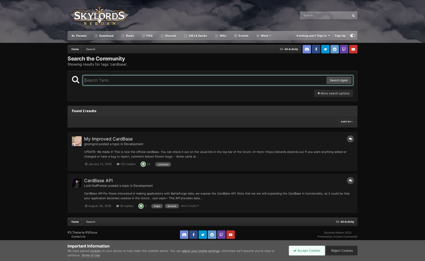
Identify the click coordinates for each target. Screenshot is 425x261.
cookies (95, 251)
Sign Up (340, 35)
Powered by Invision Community (337, 236)
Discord (170, 35)
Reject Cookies (341, 250)
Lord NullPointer (95, 185)
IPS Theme (74, 232)
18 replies (126, 206)
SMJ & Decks (197, 35)
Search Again (339, 80)
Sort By (346, 121)
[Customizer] (352, 35)
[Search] (353, 15)
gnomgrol (91, 144)
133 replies (127, 164)
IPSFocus (91, 232)
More (264, 35)
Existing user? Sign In (312, 35)
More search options (335, 93)
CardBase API (98, 180)
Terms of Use (90, 255)
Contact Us (78, 236)
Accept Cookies (308, 250)
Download (106, 35)
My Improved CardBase (108, 139)
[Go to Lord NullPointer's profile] (77, 183)
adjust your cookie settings (201, 251)
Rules (129, 35)
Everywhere (336, 15)
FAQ (149, 35)
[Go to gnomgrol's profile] (77, 141)
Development (133, 144)
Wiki (222, 35)
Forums (81, 35)
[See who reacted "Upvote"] (143, 164)
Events (243, 35)
